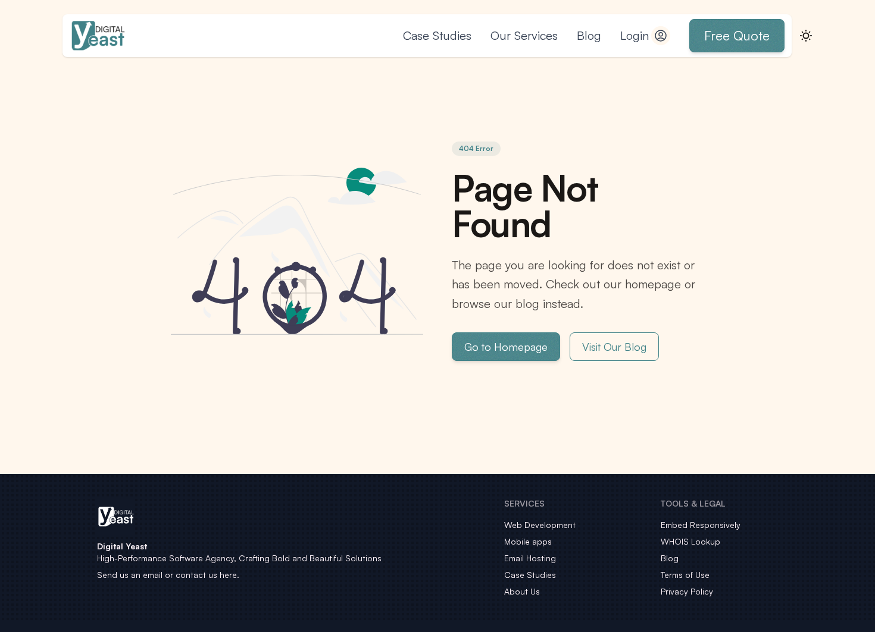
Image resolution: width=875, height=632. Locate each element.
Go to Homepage (506, 346)
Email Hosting (530, 558)
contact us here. (207, 575)
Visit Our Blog (614, 346)
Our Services (524, 35)
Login (634, 35)
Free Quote (737, 35)
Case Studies (437, 35)
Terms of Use (685, 575)
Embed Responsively (700, 525)
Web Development (540, 525)
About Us (522, 591)
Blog (589, 35)
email (152, 575)
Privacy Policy (687, 591)
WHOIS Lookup (690, 541)
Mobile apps (528, 541)
